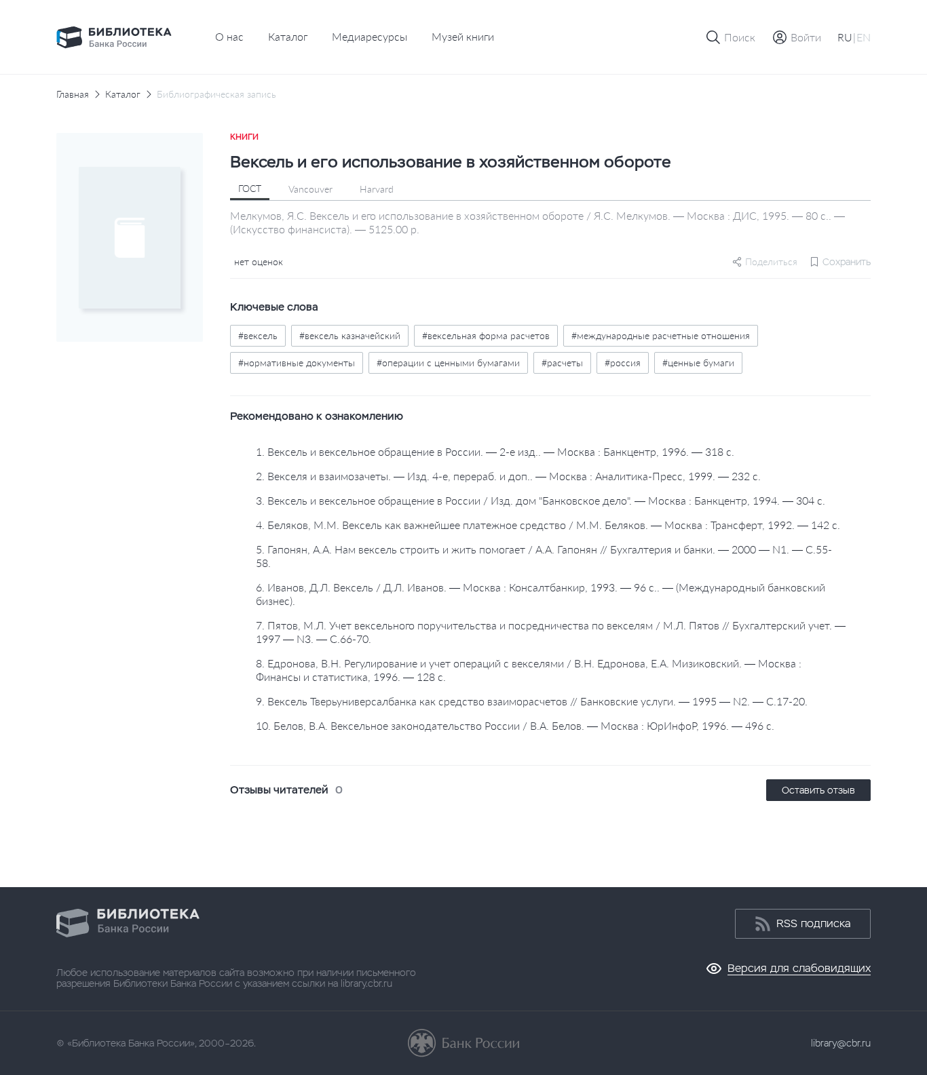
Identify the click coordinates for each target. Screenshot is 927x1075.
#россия (623, 362)
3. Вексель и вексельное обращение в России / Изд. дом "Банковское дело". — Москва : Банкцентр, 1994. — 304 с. (540, 500)
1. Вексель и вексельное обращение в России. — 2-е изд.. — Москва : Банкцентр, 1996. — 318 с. (495, 451)
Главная (72, 94)
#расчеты (562, 362)
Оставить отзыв (818, 790)
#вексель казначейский (349, 335)
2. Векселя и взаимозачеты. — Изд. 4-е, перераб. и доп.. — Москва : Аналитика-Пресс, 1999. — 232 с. (508, 475)
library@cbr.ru (841, 1043)
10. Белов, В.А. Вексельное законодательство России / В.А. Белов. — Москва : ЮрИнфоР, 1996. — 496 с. (515, 725)
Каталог (287, 36)
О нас (229, 36)
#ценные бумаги (698, 362)
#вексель (258, 335)
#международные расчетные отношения (660, 335)
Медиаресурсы (369, 36)
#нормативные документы (296, 362)
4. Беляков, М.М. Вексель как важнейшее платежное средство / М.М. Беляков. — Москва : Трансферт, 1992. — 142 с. (548, 524)
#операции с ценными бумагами (448, 362)
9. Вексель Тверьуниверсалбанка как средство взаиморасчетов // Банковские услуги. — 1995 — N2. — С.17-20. (532, 701)
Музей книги (463, 36)
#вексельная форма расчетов (486, 335)
